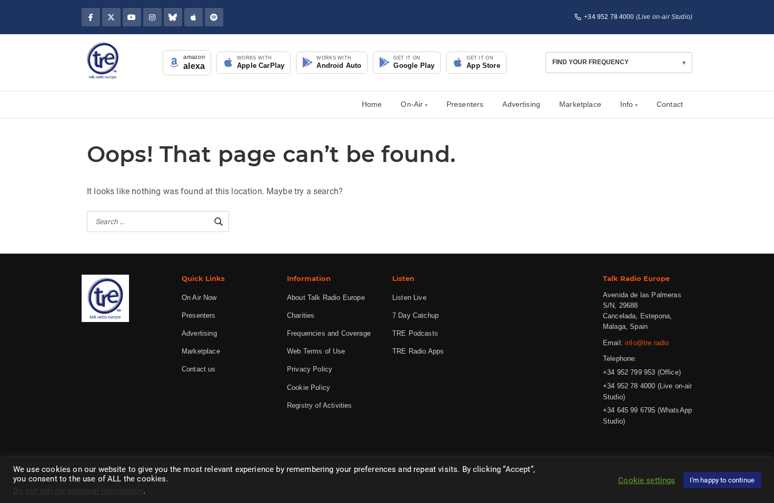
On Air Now (199, 297)
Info (626, 104)
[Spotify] (214, 17)
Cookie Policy (308, 387)
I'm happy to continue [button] (722, 480)
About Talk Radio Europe (326, 297)
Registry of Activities (319, 405)
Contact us (199, 369)
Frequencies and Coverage (329, 333)
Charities (300, 315)
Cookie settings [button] (646, 480)
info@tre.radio (647, 343)
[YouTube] (132, 17)
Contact (670, 104)
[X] (111, 17)
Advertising (521, 104)
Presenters (465, 104)
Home (372, 104)
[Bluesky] (173, 17)
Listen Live (409, 297)
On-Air (412, 104)
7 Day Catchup (415, 315)
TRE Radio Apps (418, 351)
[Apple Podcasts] (193, 17)
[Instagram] (152, 17)
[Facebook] (91, 17)
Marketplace (580, 104)
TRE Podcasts (415, 333)
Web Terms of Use (316, 351)
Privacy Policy (309, 369)
